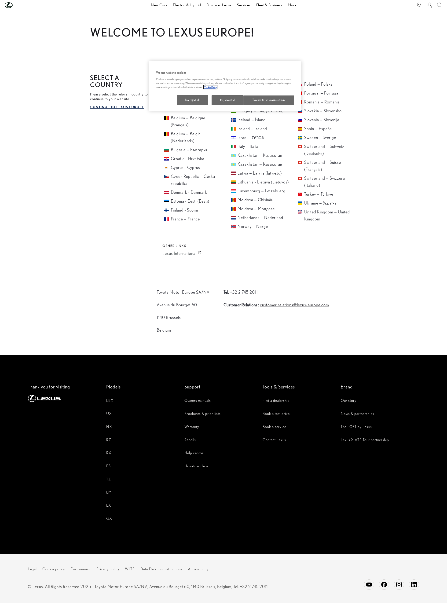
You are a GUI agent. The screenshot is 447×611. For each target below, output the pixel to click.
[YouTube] (369, 584)
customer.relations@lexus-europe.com (294, 304)
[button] (18, 5)
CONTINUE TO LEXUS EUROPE (117, 107)
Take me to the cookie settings (269, 100)
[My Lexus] (429, 5)
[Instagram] (399, 584)
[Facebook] (384, 584)
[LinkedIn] (414, 584)
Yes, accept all (227, 100)
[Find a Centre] (419, 5)
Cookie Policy (210, 87)
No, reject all (192, 100)
